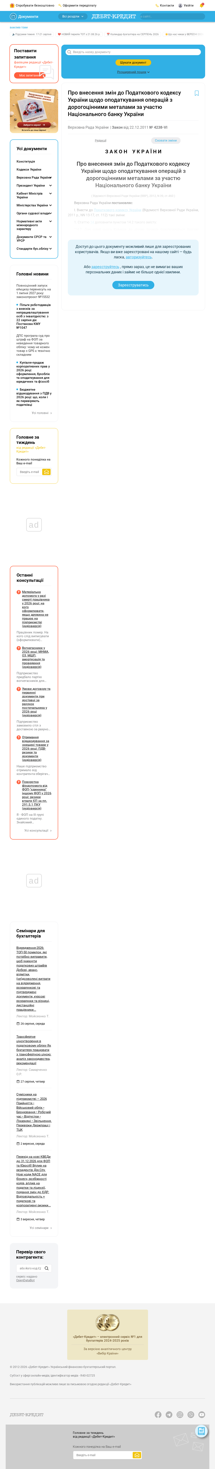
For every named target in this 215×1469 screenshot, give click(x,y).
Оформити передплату (79, 5)
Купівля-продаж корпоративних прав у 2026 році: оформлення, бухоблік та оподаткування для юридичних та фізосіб (33, 372)
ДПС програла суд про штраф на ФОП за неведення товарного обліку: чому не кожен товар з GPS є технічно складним (33, 345)
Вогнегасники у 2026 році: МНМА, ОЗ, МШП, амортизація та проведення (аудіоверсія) (35, 657)
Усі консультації (36, 830)
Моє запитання (30, 75)
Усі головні (40, 413)
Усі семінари (39, 1228)
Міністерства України (32, 205)
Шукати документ (133, 62)
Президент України (31, 185)
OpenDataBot (25, 1280)
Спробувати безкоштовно (35, 5)
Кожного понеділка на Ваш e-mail (33, 461)
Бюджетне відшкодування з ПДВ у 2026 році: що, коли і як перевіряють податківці (33, 397)
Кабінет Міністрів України (30, 195)
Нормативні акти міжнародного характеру (29, 225)
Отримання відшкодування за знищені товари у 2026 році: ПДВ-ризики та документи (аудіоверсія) (35, 748)
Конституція (26, 161)
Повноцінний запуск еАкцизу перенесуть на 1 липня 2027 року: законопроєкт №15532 (33, 291)
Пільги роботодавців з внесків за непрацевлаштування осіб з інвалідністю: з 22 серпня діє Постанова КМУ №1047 (33, 316)
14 (92, 222)
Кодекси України (29, 169)
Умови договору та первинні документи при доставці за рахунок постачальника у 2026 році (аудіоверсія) (36, 702)
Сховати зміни (166, 140)
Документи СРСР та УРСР (31, 239)
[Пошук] (46, 1268)
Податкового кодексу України (117, 210)
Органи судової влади (33, 213)
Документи (28, 16)
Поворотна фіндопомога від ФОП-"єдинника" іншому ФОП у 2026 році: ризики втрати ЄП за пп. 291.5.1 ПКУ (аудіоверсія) (36, 795)
